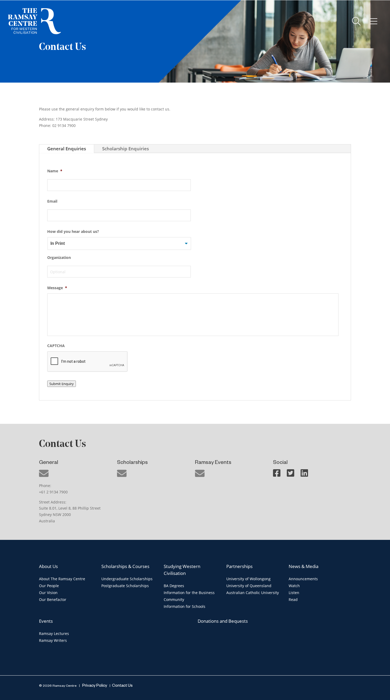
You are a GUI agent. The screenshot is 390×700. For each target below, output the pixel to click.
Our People (49, 585)
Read (293, 599)
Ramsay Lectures (54, 633)
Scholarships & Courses (125, 566)
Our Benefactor (52, 599)
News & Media (303, 566)
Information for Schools (184, 606)
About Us (48, 566)
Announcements (303, 578)
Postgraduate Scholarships (125, 585)
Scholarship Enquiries (125, 149)
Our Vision (48, 592)
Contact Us (122, 686)
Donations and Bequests (223, 621)
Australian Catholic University (252, 592)
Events (46, 621)
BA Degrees (174, 585)
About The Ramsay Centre (62, 578)
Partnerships (239, 566)
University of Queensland (248, 585)
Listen (294, 592)
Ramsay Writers (53, 640)
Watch (294, 585)
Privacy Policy (94, 686)
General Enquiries (66, 149)
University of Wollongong (248, 578)
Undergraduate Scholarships (127, 578)
